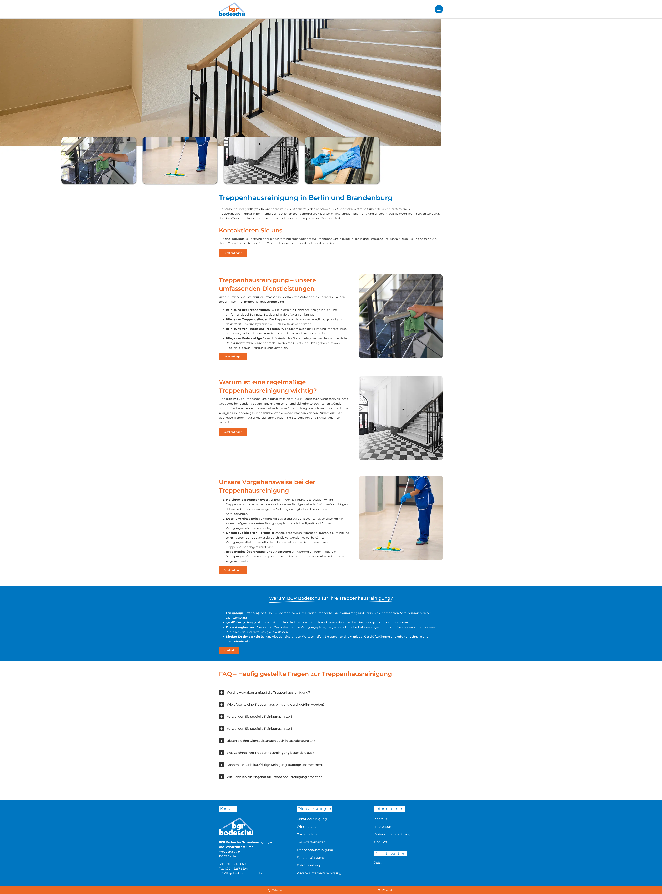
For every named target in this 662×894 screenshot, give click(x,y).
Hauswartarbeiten (311, 842)
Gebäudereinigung (312, 819)
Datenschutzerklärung (392, 834)
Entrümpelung (308, 865)
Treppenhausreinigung (315, 850)
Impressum (383, 827)
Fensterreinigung (310, 858)
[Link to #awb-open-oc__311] (439, 9)
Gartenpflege (307, 834)
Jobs (378, 863)
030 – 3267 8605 (236, 864)
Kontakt (380, 819)
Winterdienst (307, 827)
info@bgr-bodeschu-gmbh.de (240, 873)
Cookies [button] (380, 842)
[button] (331, 692)
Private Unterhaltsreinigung (319, 873)
